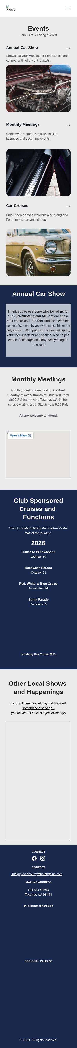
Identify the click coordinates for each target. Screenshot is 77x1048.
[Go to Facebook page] (34, 858)
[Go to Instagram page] (42, 858)
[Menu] (68, 8)
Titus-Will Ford (58, 395)
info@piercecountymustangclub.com (36, 874)
